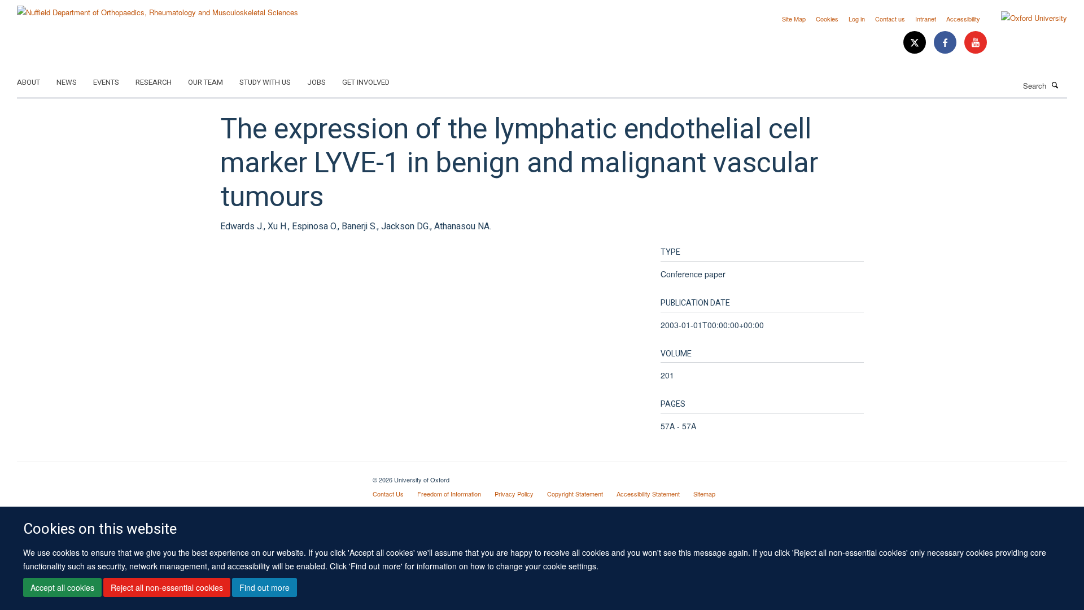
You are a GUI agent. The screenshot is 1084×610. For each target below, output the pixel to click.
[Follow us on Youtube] (975, 42)
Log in (857, 18)
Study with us (265, 82)
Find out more (264, 588)
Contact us (890, 18)
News (66, 82)
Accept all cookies (62, 588)
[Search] (1055, 85)
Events (106, 82)
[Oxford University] (1025, 18)
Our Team (205, 82)
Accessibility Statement (648, 493)
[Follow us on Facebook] (946, 42)
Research (154, 82)
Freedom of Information (449, 493)
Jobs (316, 82)
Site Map (794, 18)
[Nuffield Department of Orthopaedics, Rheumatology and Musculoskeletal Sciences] (157, 8)
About (28, 82)
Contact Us (388, 493)
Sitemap (704, 493)
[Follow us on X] (915, 42)
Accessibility (963, 18)
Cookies (827, 18)
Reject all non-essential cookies (167, 588)
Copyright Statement (575, 493)
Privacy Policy (514, 493)
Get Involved (366, 82)
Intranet (925, 18)
